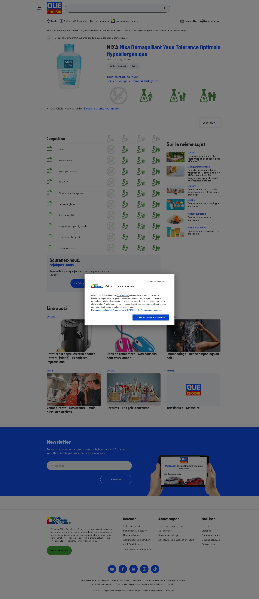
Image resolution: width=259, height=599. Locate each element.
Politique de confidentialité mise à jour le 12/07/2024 (114, 310)
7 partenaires (123, 295)
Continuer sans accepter (154, 281)
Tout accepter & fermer (150, 317)
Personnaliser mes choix (151, 310)
